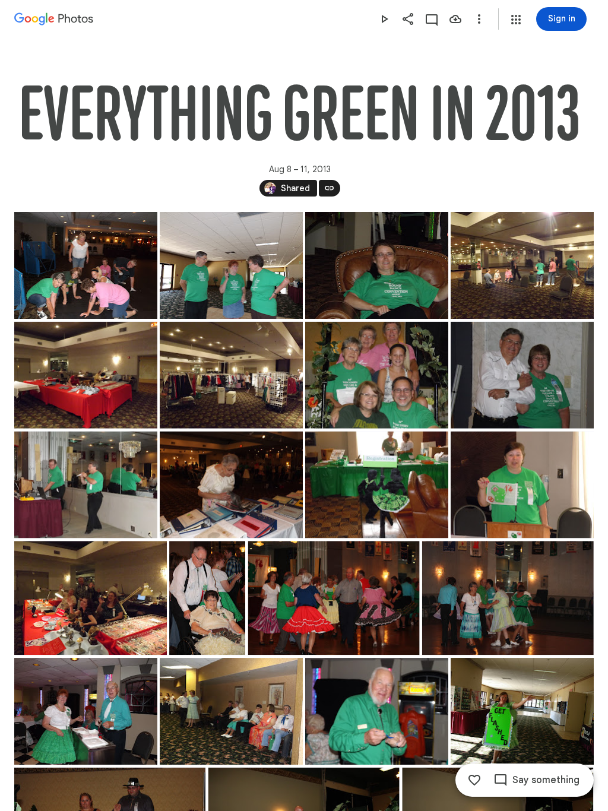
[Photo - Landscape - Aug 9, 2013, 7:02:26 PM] (334, 598)
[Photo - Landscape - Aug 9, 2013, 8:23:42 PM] (85, 711)
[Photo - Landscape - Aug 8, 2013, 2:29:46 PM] (85, 375)
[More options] (479, 19)
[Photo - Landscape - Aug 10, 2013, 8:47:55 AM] (522, 711)
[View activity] (432, 19)
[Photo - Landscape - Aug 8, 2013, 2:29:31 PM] (522, 265)
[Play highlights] (384, 19)
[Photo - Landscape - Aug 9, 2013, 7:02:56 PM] (508, 598)
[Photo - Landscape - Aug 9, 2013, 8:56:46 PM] (231, 711)
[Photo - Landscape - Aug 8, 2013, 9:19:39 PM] (231, 485)
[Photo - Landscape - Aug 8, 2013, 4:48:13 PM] (376, 375)
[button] (516, 19)
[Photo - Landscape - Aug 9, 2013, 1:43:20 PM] (90, 598)
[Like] (474, 780)
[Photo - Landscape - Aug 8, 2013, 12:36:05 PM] (85, 265)
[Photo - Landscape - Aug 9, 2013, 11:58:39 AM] (376, 485)
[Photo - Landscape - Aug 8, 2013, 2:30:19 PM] (231, 375)
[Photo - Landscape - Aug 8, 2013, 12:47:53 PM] (231, 265)
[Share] (408, 19)
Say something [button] (546, 780)
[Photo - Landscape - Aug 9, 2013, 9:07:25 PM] (376, 711)
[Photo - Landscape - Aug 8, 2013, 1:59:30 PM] (376, 265)
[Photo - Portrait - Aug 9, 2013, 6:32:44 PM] (207, 598)
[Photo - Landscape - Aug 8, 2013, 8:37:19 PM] (522, 375)
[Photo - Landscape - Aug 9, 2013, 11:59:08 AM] (522, 485)
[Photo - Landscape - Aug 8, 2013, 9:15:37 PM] (85, 485)
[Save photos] (455, 19)
